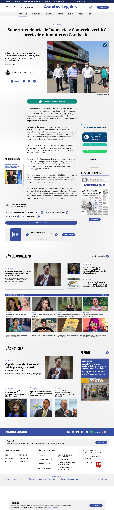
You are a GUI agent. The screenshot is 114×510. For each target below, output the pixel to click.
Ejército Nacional (80, 1)
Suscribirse (102, 7)
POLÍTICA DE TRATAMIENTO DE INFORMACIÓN (66, 463)
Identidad (17, 1)
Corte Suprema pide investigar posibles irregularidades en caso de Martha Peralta (94, 270)
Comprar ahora (94, 145)
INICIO (7, 455)
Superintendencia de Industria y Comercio (37, 1)
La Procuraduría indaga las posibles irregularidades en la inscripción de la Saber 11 (95, 284)
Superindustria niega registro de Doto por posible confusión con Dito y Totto (94, 366)
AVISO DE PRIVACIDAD (64, 460)
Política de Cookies (53, 507)
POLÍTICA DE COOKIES (44, 468)
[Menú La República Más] (6, 7)
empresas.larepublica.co (47, 479)
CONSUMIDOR (49, 14)
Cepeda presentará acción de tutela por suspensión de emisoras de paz (18, 273)
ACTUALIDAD (23, 14)
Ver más (93, 219)
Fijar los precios (30, 217)
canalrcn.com (88, 479)
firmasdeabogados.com (70, 479)
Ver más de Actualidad (98, 256)
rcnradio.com (102, 479)
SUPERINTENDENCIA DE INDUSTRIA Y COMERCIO (65, 468)
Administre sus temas (42, 223)
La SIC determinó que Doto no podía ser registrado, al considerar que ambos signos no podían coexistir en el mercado (93, 372)
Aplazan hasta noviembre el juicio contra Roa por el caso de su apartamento (41, 393)
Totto (69, 1)
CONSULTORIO (36, 14)
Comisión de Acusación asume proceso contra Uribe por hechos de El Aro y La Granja (66, 393)
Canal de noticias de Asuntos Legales (54, 101)
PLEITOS (60, 14)
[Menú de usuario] (90, 7)
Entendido (96, 505)
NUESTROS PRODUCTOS (45, 460)
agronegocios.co (27, 479)
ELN (91, 1)
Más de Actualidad (18, 256)
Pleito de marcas (59, 1)
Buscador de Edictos (85, 14)
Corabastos (12, 217)
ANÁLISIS (70, 14)
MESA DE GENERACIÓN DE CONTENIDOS (65, 455)
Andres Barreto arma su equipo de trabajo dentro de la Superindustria (12, 166)
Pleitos (86, 352)
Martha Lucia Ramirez (56, 212)
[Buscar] (14, 7)
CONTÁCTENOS (42, 456)
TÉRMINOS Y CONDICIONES (46, 464)
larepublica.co (11, 479)
